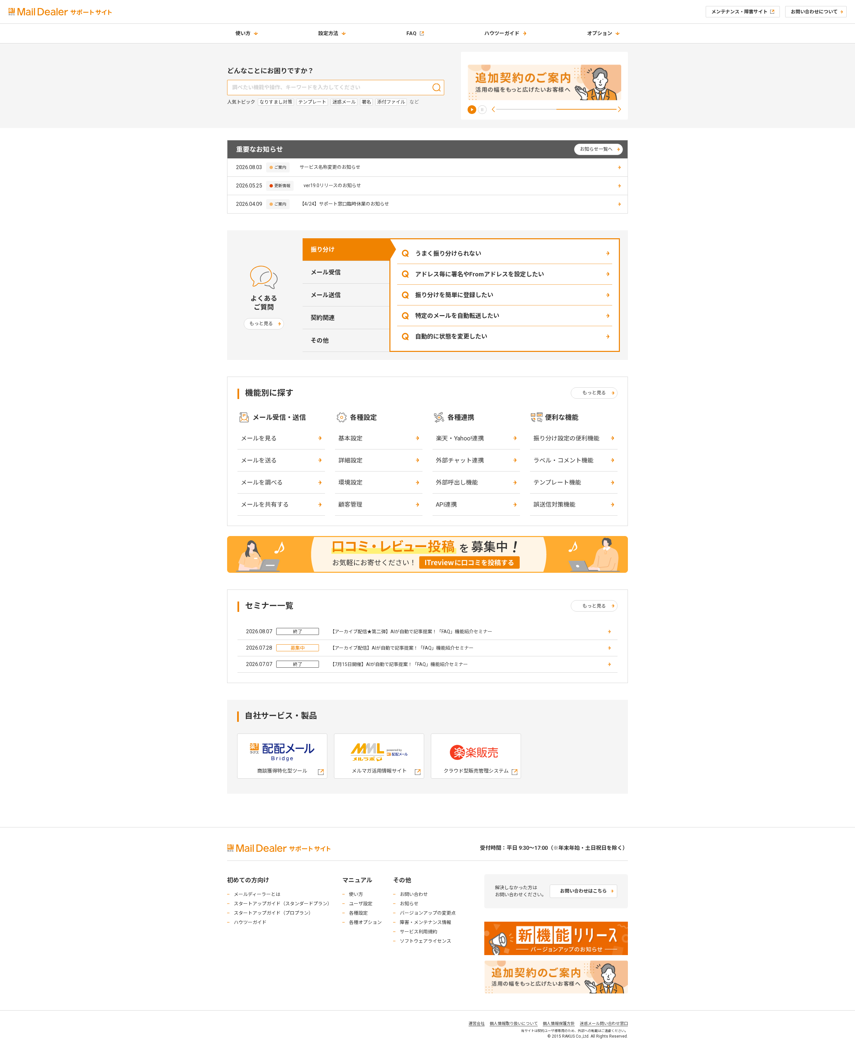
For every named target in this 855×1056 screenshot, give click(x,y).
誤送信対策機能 (554, 504)
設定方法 (328, 33)
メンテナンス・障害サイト (739, 11)
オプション (599, 33)
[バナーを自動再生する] (472, 109)
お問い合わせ (414, 894)
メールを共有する (265, 504)
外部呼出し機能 (457, 482)
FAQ (411, 33)
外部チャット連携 (460, 460)
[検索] (437, 87)
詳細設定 (350, 460)
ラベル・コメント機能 (563, 460)
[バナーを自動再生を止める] (482, 109)
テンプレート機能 (557, 482)
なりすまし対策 (276, 102)
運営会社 (477, 1023)
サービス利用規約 (418, 931)
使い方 (242, 33)
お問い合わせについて (814, 11)
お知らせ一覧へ (596, 149)
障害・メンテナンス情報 (425, 922)
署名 (366, 102)
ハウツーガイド (501, 33)
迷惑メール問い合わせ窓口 (604, 1023)
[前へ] (493, 109)
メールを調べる (262, 482)
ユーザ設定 (360, 903)
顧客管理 (350, 504)
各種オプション (365, 922)
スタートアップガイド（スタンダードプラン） (283, 903)
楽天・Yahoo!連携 (460, 438)
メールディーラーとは (257, 894)
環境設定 (350, 482)
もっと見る (261, 323)
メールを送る (259, 460)
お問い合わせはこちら (583, 891)
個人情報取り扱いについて (514, 1023)
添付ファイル (391, 102)
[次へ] (619, 109)
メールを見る (259, 438)
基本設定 (350, 438)
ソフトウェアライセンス (425, 941)
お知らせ (409, 903)
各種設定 (358, 913)
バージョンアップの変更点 (428, 913)
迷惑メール (344, 102)
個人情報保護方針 (559, 1023)
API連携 (446, 504)
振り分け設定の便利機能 (566, 438)
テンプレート (312, 102)
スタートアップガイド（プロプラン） (273, 913)
